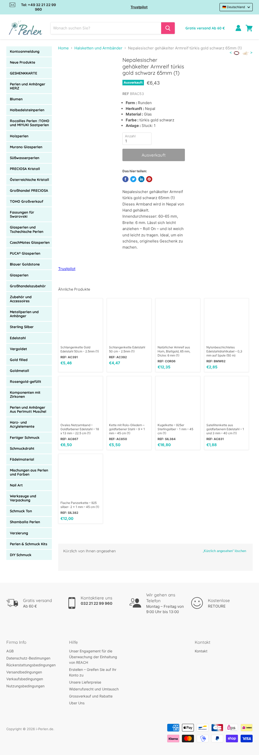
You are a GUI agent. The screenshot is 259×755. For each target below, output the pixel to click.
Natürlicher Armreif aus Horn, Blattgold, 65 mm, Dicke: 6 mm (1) (174, 351)
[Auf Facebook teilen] (125, 179)
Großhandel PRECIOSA (29, 190)
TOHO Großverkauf (26, 201)
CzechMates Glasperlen (30, 242)
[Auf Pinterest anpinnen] (149, 179)
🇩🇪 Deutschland (233, 7)
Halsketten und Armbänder (98, 48)
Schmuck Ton (21, 511)
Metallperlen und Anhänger (24, 314)
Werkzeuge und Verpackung (23, 498)
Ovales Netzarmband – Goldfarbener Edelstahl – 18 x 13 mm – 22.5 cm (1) (79, 429)
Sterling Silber (22, 327)
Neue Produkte (22, 62)
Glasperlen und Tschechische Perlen (26, 229)
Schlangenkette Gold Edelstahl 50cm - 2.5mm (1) (79, 349)
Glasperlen (19, 275)
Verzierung (19, 533)
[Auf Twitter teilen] (133, 179)
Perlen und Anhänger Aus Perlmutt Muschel (28, 409)
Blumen (16, 99)
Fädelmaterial (22, 459)
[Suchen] (168, 28)
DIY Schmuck (20, 555)
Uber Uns (76, 703)
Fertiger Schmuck (24, 437)
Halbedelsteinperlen (27, 110)
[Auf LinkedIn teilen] (141, 179)
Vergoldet (18, 349)
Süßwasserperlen (24, 158)
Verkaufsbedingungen (24, 679)
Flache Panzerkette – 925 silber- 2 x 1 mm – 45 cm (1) (79, 505)
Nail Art (16, 485)
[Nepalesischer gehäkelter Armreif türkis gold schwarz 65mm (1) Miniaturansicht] (66, 69)
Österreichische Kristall (29, 179)
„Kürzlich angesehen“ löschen (224, 551)
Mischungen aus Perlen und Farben (29, 472)
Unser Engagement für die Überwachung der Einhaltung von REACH (93, 657)
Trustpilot (139, 7)
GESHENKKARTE (23, 73)
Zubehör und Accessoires (21, 299)
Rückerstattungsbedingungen (31, 665)
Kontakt (201, 651)
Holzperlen (19, 136)
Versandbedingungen (24, 672)
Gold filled (19, 359)
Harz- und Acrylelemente (22, 424)
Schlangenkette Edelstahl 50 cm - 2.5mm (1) (127, 349)
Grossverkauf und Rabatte (91, 696)
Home (63, 48)
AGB (10, 651)
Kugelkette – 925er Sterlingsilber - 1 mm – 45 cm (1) (175, 429)
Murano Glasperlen (26, 147)
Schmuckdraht (22, 448)
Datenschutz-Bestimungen (28, 658)
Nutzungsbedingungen (25, 686)
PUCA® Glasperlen (25, 253)
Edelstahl (18, 338)
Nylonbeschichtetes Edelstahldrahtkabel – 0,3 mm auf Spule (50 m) (224, 351)
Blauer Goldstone (25, 264)
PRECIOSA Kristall (25, 168)
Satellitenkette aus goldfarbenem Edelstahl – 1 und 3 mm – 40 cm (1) (225, 429)
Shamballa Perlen (25, 522)
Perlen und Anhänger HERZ (27, 86)
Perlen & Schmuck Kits (28, 544)
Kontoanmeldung (24, 51)
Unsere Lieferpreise (85, 682)
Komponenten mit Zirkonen (25, 394)
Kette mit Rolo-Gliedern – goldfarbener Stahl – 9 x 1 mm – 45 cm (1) (127, 429)
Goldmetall (19, 370)
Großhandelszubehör (28, 286)
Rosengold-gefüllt (25, 381)
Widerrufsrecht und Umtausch (94, 689)
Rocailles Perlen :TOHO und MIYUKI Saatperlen (29, 123)
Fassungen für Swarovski (22, 214)
